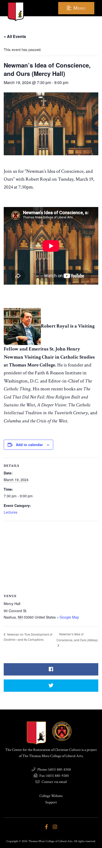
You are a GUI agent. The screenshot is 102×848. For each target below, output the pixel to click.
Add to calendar (29, 444)
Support (51, 802)
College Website (51, 796)
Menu (79, 8)
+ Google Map (68, 617)
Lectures (10, 512)
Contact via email (54, 781)
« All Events (15, 36)
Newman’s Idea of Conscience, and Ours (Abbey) (77, 637)
